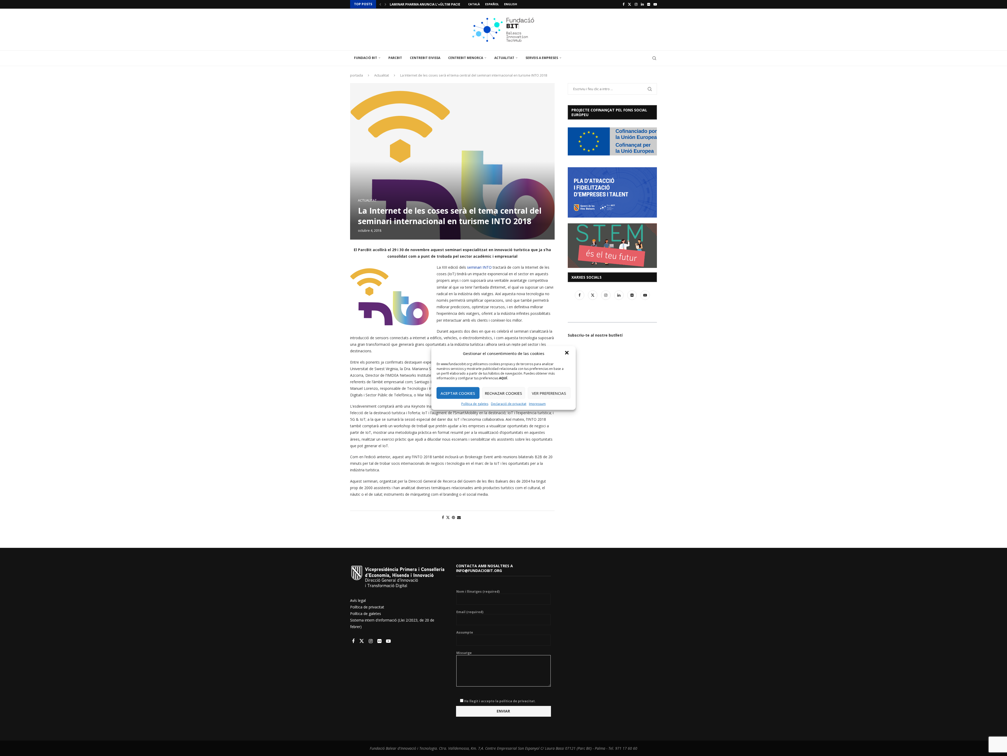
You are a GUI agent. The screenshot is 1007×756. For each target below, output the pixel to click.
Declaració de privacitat (508, 404)
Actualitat (504, 58)
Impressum (537, 404)
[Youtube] (655, 4)
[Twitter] (629, 4)
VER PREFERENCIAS (549, 393)
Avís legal (358, 600)
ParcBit (395, 58)
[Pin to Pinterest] (453, 517)
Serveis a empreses (542, 58)
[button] (567, 353)
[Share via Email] (459, 517)
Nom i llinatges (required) (478, 592)
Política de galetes (474, 404)
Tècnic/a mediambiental (411, 4)
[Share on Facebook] (443, 517)
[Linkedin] (642, 4)
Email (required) (469, 612)
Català (474, 4)
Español (492, 4)
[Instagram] (636, 4)
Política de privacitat (367, 606)
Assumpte (464, 632)
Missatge (464, 653)
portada (356, 75)
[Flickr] (648, 4)
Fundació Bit (365, 58)
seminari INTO (479, 267)
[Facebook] (623, 4)
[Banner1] (612, 141)
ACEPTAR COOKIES (458, 393)
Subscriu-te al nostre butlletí (595, 335)
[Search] (654, 58)
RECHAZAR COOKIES (503, 393)
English (510, 4)
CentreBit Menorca (465, 58)
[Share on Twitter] (448, 517)
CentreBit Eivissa (425, 58)
